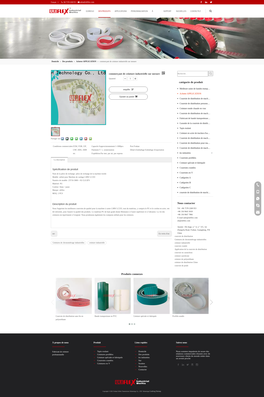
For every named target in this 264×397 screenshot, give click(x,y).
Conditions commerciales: (63, 146)
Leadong (152, 391)
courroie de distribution (184, 236)
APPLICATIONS (121, 11)
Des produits (143, 354)
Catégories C (185, 187)
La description (59, 160)
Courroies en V (186, 173)
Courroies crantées (188, 168)
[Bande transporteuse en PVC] (113, 296)
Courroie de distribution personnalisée (196, 103)
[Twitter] (210, 2)
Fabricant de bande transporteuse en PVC (196, 118)
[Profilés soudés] (190, 296)
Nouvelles (142, 366)
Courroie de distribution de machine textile (196, 138)
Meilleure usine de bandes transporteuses (196, 88)
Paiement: (95, 150)
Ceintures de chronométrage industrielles (68, 243)
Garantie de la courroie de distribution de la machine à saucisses (196, 123)
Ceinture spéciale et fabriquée (192, 163)
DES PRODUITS (104, 11)
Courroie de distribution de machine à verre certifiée (196, 98)
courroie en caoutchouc (184, 253)
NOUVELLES (181, 11)
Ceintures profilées (105, 354)
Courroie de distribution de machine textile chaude (196, 113)
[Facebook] (200, 2)
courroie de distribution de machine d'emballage (196, 192)
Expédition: (96, 153)
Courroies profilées (188, 158)
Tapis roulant (185, 128)
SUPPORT (167, 11)
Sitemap (158, 391)
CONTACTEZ (195, 11)
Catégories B (185, 182)
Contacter (142, 369)
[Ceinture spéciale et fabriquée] (152, 296)
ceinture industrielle (97, 243)
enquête (126, 89)
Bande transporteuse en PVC (106, 316)
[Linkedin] (205, 2)
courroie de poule (181, 266)
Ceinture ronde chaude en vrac (193, 108)
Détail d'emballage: (137, 150)
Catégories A (185, 177)
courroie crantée (181, 246)
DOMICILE (90, 11)
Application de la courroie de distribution (191, 249)
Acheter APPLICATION (190, 93)
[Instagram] (196, 364)
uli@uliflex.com (183, 221)
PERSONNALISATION (139, 11)
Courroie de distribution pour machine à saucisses (196, 143)
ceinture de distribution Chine (186, 262)
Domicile (142, 351)
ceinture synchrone (182, 256)
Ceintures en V (103, 363)
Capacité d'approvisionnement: (103, 146)
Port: (132, 146)
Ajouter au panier (126, 96)
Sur (139, 360)
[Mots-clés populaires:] (210, 73)
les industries (185, 153)
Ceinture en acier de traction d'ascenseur (196, 133)
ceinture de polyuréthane (184, 259)
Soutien (141, 363)
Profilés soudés (178, 316)
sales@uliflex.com (190, 218)
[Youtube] (192, 364)
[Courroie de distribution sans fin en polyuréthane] (74, 296)
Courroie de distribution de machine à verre (196, 148)
